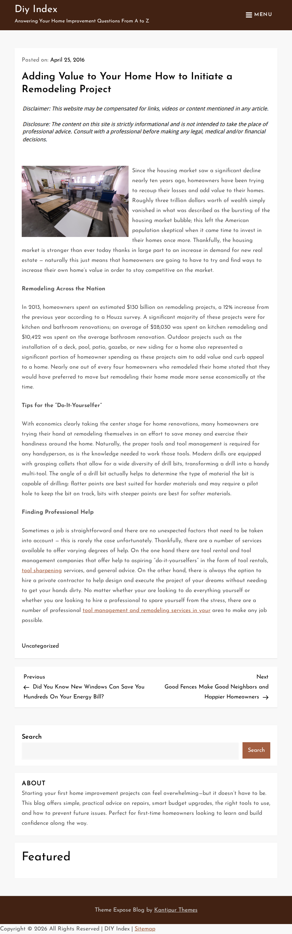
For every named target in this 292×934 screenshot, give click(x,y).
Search (32, 737)
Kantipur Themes (176, 910)
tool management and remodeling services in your (146, 610)
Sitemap (145, 929)
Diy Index (36, 10)
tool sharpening (42, 571)
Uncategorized (40, 646)
